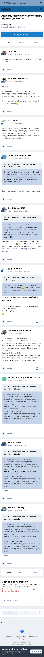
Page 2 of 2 (22, 42)
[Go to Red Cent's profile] (4, 53)
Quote (9, 70)
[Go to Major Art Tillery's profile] (4, 509)
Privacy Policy (20, 637)
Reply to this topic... (14, 600)
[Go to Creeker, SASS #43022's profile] (4, 332)
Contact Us (32, 637)
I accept (37, 651)
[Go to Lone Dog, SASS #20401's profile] (4, 156)
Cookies (22, 639)
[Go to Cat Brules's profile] (4, 122)
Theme (8, 637)
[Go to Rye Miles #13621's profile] (4, 209)
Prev (8, 42)
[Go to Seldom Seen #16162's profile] (4, 80)
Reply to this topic (22, 35)
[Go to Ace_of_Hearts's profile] (4, 270)
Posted (18, 54)
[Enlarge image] (17, 103)
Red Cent (12, 51)
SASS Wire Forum (14, 3)
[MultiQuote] (3, 69)
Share (10, 613)
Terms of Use (9, 654)
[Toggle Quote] (5, 164)
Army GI (7, 25)
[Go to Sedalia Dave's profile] (4, 444)
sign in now (13, 586)
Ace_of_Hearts (15, 268)
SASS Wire (22, 27)
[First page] (3, 42)
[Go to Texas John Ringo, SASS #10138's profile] (4, 379)
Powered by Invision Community (22, 644)
